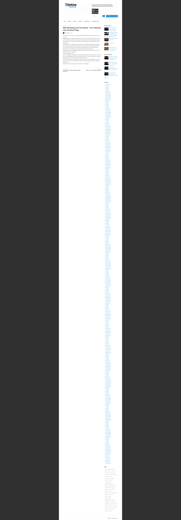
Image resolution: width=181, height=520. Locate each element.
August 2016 (107, 252)
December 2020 (108, 179)
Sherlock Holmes (93, 54)
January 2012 (107, 329)
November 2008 (108, 383)
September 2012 (108, 318)
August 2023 (107, 134)
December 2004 (108, 449)
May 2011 (107, 341)
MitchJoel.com (87, 21)
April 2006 (107, 426)
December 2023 (108, 129)
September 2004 (108, 453)
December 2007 (108, 398)
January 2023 (107, 144)
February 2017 (107, 244)
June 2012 (107, 322)
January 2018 (107, 228)
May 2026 (107, 88)
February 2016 (107, 261)
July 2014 (107, 287)
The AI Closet (111, 43)
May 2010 (107, 357)
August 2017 (107, 235)
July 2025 (107, 102)
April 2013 (107, 308)
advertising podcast (112, 469)
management (111, 494)
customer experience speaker (109, 483)
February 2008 (107, 395)
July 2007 (107, 405)
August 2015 (107, 269)
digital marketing (113, 485)
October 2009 (107, 367)
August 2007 (107, 404)
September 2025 (108, 99)
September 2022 (108, 150)
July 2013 (107, 304)
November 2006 (108, 416)
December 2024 (108, 112)
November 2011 (108, 332)
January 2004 (107, 460)
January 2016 (107, 262)
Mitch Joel (70, 32)
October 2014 (107, 283)
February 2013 (107, 311)
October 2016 (107, 249)
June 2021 (107, 171)
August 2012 (107, 320)
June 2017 (107, 238)
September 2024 (108, 116)
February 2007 (107, 412)
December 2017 (108, 230)
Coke (84, 45)
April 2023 (107, 140)
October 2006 (107, 418)
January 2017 (107, 245)
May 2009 (107, 374)
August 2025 (107, 101)
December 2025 (108, 95)
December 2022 (108, 146)
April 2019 (107, 207)
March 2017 (107, 242)
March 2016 (107, 259)
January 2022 (107, 161)
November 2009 (108, 366)
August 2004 (107, 454)
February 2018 (107, 227)
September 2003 (108, 463)
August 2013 (107, 303)
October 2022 (107, 148)
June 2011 (107, 339)
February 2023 (107, 143)
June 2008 (107, 390)
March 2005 (107, 444)
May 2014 (107, 290)
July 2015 (107, 270)
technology (106, 509)
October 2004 (107, 451)
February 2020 (107, 193)
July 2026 (107, 85)
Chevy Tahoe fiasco (73, 51)
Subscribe (80, 21)
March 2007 (107, 411)
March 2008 (107, 394)
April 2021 (107, 174)
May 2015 (107, 273)
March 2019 (107, 209)
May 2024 (107, 122)
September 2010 (108, 352)
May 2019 (107, 206)
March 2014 (107, 293)
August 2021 (107, 168)
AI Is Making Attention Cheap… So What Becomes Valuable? (113, 29)
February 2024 (107, 126)
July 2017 (107, 237)
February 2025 (107, 109)
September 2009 (108, 369)
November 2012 (108, 315)
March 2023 (107, 141)
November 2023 (108, 130)
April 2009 (107, 376)
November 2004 (108, 450)
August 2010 (107, 353)
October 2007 (107, 401)
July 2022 (107, 153)
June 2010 (107, 356)
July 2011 (107, 338)
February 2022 (107, 160)
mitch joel (115, 503)
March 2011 (107, 343)
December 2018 (108, 213)
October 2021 (107, 165)
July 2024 (107, 119)
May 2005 (107, 442)
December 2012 (108, 314)
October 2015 (107, 266)
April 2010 (107, 359)
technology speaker (112, 509)
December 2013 (108, 297)
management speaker (108, 496)
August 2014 (107, 286)
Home (65, 21)
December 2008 (108, 381)
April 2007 (107, 409)
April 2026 (107, 90)
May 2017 (107, 240)
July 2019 (107, 203)
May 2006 (107, 425)
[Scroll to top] (179, 518)
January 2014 (107, 296)
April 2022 (107, 157)
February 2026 (107, 92)
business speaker (107, 474)
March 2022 (107, 158)
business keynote (112, 472)
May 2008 (107, 391)
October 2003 (107, 461)
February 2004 (107, 458)
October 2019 (107, 199)
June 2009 (107, 373)
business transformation (108, 476)
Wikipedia (69, 63)
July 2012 (107, 321)
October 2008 (107, 384)
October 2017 (107, 233)
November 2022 (108, 147)
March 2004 (107, 457)
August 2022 (107, 151)
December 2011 (108, 331)
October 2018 (107, 216)
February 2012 (107, 328)
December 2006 (108, 415)
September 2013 (108, 301)
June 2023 (107, 137)
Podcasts (98, 59)
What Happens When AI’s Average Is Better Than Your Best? (113, 49)
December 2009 (108, 364)
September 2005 (108, 436)
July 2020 (107, 186)
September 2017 (108, 234)
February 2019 (107, 210)
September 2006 (108, 419)
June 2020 (107, 188)
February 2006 (107, 429)
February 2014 (107, 294)
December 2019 (108, 196)
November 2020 (108, 181)
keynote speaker (114, 492)
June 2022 (107, 154)
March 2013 (107, 310)
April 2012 (107, 325)
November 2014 (108, 282)
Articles (74, 21)
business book (107, 472)
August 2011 (107, 336)
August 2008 (107, 387)
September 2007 (108, 402)
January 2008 (107, 397)
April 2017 (107, 241)
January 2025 (107, 111)
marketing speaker (107, 503)
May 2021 (107, 172)
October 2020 (107, 182)
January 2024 (107, 127)
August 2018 (107, 219)
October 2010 (107, 350)
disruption (113, 487)
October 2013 (107, 300)
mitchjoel (106, 505)
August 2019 (107, 202)
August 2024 (107, 118)
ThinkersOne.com (95, 21)
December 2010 (108, 348)
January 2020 (107, 195)
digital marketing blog (108, 487)
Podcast (69, 21)
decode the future (107, 485)
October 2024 (107, 115)
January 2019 (107, 212)
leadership (106, 494)
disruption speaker (107, 489)
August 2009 (107, 370)
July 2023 (107, 136)
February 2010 (107, 362)
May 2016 (107, 256)
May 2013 (107, 307)
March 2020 (107, 192)
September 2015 (108, 268)
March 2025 (107, 108)
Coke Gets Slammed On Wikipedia (69, 35)
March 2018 (107, 226)
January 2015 (107, 279)
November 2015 (108, 265)
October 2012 (107, 317)
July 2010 (107, 355)
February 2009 (107, 378)
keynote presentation (108, 492)
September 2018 (108, 217)
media (112, 503)
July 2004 (107, 456)
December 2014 (108, 280)
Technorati (88, 59)
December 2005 (108, 432)
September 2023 (108, 133)
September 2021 (108, 167)
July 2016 (107, 254)
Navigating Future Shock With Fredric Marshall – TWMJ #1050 (113, 58)
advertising (106, 469)
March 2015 (107, 276)
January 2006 (107, 430)
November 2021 (108, 164)
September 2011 (108, 335)
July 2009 (107, 371)
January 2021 (107, 178)
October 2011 (107, 334)
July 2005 (107, 439)
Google (80, 59)
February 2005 (107, 446)
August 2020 (107, 185)
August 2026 (107, 84)
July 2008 (107, 388)
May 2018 (107, 223)
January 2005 (107, 447)
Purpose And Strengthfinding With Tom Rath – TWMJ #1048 (113, 68)
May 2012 (107, 324)
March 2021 (107, 175)
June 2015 (107, 272)
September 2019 (108, 200)
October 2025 (107, 98)
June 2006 (107, 423)
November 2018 (108, 214)
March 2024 (107, 125)
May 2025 (107, 105)
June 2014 (107, 289)
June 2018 (107, 221)
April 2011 (107, 342)
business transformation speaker (109, 478)
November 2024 (108, 113)
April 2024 (107, 123)
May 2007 (107, 408)
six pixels (110, 505)
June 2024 (107, 120)
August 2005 (107, 437)
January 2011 (107, 346)
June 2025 (107, 104)
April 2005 (107, 443)
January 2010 (107, 363)
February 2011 (107, 345)
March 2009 (107, 377)
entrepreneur (113, 489)
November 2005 (108, 433)
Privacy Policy (114, 518)
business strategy (113, 474)
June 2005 (107, 440)
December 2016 (108, 247)
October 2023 (107, 132)
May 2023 (107, 139)
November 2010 (108, 349)
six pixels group (115, 505)
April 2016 (107, 258)
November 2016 (108, 248)
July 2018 (107, 220)
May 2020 (107, 189)
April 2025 (107, 106)
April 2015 (107, 275)
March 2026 (107, 91)
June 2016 (107, 255)
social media (114, 507)
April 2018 (107, 224)
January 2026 (107, 94)
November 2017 (108, 231)
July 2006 (107, 422)
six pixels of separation (108, 507)
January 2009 (107, 380)
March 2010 (107, 360)
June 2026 (107, 87)
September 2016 (108, 251)
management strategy (108, 498)
